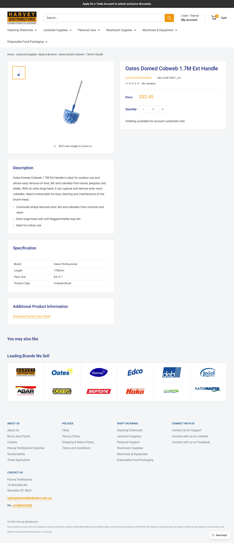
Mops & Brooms (48, 54)
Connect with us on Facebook (191, 442)
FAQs (65, 430)
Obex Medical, (199, 527)
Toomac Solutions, (213, 527)
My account (189, 20)
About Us (13, 430)
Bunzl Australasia (37, 527)
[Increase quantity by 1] (163, 109)
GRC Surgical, (151, 527)
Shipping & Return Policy (78, 442)
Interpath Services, (165, 527)
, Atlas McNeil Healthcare (82, 527)
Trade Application (18, 460)
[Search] (169, 18)
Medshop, (189, 527)
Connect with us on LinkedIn (190, 436)
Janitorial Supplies (55, 30)
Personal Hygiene (128, 442)
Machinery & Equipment (158, 30)
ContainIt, (114, 527)
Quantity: (131, 109)
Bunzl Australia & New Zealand (60, 527)
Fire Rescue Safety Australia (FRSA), (132, 527)
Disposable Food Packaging (25, 41)
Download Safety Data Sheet (31, 316)
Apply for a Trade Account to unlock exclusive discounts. (117, 3)
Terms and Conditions (76, 448)
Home (10, 54)
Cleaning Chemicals (20, 30)
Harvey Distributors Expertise (25, 448)
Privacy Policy (71, 436)
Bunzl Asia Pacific (19, 436)
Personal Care (87, 30)
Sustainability (16, 454)
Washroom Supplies (119, 30)
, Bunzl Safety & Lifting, (101, 527)
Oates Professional (138, 77)
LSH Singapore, (179, 527)
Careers (12, 442)
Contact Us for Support (186, 430)
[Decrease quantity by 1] (143, 109)
